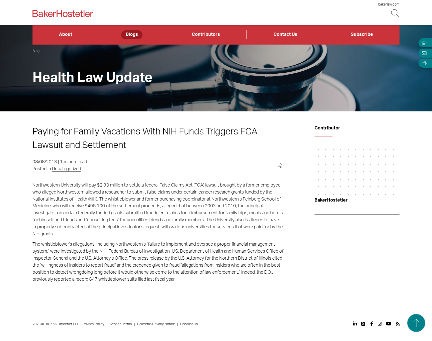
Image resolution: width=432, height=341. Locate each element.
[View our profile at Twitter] (363, 323)
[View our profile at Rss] (398, 323)
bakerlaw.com (389, 4)
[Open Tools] (423, 63)
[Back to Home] (62, 13)
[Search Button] (395, 13)
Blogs (132, 34)
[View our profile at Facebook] (371, 323)
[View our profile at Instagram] (380, 323)
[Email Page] (423, 53)
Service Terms (121, 324)
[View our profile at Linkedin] (355, 323)
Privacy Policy (93, 324)
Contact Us (285, 34)
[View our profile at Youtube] (388, 323)
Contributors (206, 34)
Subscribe (362, 34)
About (65, 34)
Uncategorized (66, 169)
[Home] (423, 43)
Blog (36, 51)
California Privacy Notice (156, 324)
